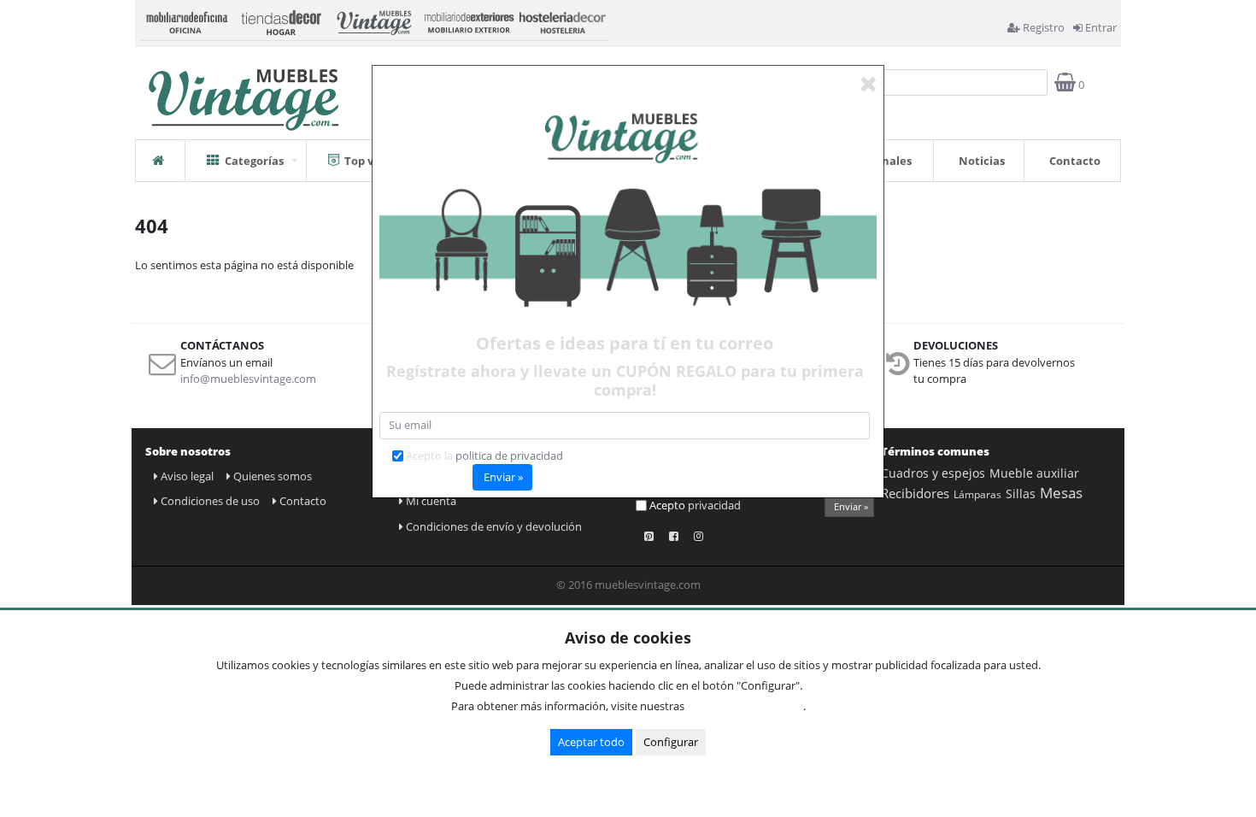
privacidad (714, 505)
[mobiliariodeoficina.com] (186, 20)
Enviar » (851, 506)
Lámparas (977, 494)
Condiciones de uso (210, 500)
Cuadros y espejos (933, 473)
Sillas (1021, 493)
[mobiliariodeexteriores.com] (468, 20)
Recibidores (915, 493)
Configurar (670, 741)
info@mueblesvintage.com (248, 378)
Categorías (254, 160)
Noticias (982, 160)
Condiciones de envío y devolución (494, 526)
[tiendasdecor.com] (280, 20)
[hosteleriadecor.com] (562, 20)
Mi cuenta (431, 500)
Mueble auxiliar (1034, 473)
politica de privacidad (509, 455)
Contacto (1074, 160)
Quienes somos (272, 476)
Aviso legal (187, 476)
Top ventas (374, 160)
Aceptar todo (591, 741)
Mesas (1061, 493)
